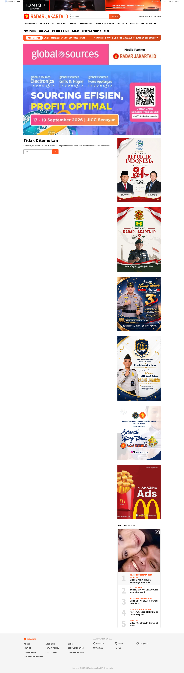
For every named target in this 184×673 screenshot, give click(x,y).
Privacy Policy (52, 648)
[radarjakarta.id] (46, 16)
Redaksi (27, 648)
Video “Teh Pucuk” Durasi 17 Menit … (144, 624)
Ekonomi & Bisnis (137, 609)
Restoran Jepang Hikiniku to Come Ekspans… (144, 613)
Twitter (120, 643)
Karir (70, 644)
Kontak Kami (51, 652)
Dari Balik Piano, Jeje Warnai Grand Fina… (144, 602)
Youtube (99, 648)
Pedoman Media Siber (33, 656)
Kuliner (148, 609)
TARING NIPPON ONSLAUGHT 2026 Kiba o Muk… (144, 591)
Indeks (26, 644)
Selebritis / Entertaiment (141, 575)
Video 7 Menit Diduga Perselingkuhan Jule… (141, 581)
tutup (18, 1)
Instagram (143, 643)
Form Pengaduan (76, 652)
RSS (119, 648)
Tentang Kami (29, 652)
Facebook (100, 643)
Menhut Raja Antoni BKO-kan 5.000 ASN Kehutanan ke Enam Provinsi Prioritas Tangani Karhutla (117, 38)
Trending (134, 577)
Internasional (136, 587)
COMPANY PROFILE (76, 648)
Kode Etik (50, 644)
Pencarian (115, 16)
